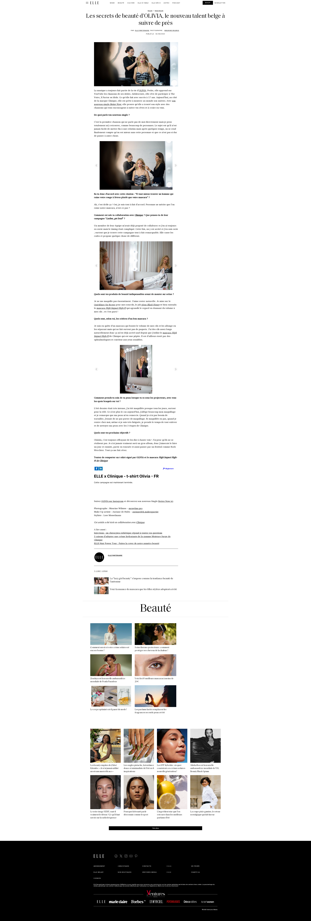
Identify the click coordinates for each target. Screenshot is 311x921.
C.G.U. (169, 866)
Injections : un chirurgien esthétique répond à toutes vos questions (128, 532)
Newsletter (220, 3)
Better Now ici (165, 501)
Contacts (146, 866)
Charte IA (195, 872)
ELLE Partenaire (142, 30)
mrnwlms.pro (136, 508)
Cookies (97, 878)
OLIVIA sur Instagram (112, 501)
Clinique (139, 215)
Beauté (121, 3)
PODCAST (176, 3)
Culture (131, 3)
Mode (112, 3)
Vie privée (195, 866)
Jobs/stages (123, 866)
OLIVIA (142, 90)
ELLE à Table (143, 3)
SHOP (208, 2)
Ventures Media (149, 872)
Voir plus (155, 828)
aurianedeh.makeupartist (145, 511)
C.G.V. (169, 872)
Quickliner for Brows (104, 304)
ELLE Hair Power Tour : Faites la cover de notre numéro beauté (126, 543)
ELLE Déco (156, 3)
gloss (150, 304)
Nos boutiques (124, 872)
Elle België (99, 872)
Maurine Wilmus (171, 30)
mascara (111, 308)
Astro (166, 3)
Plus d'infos (182, 886)
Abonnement (99, 866)
